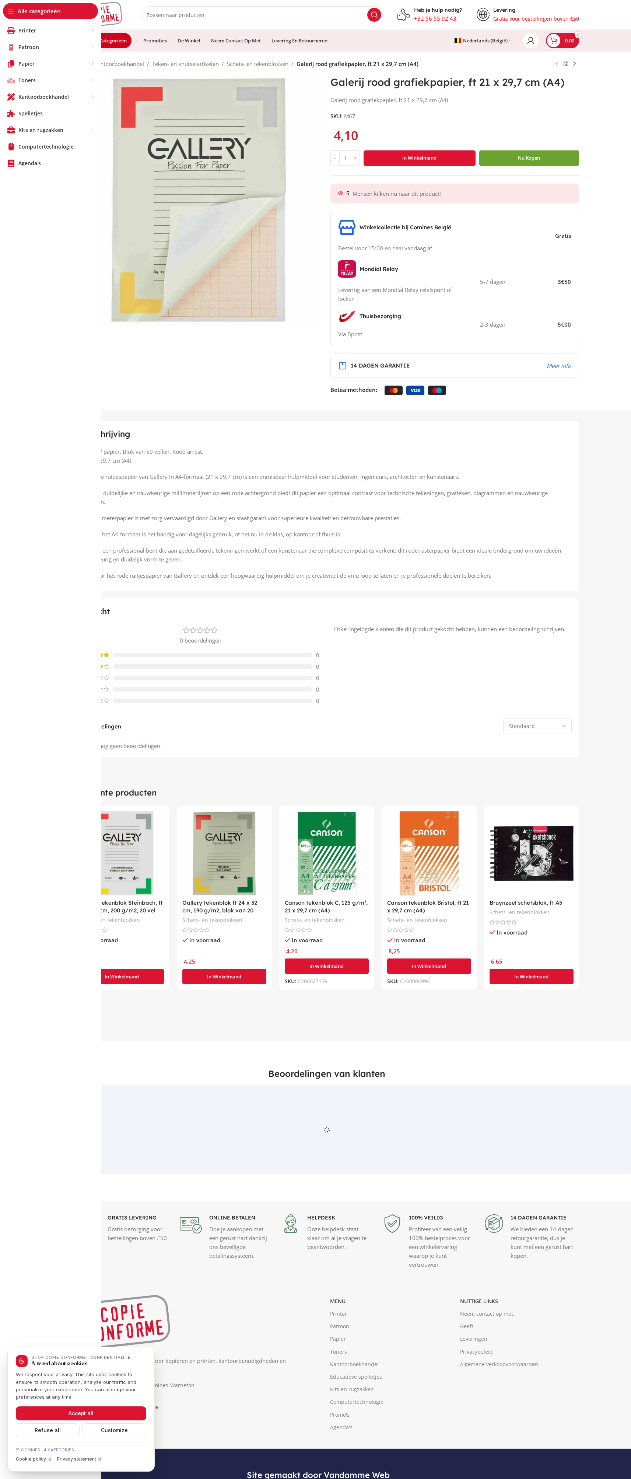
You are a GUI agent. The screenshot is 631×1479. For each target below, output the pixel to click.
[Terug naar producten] (565, 64)
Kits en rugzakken (352, 1423)
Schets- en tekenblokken (257, 63)
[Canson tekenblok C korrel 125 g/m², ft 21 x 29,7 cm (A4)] (327, 853)
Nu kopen (529, 157)
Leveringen (473, 1373)
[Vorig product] (557, 64)
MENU (338, 1335)
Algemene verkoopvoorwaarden (499, 1398)
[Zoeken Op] (374, 15)
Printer (338, 1347)
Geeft (466, 1360)
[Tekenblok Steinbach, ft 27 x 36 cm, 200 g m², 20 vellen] (122, 853)
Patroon (339, 1360)
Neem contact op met (486, 1347)
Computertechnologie (356, 1436)
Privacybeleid (476, 1385)
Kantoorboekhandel (119, 63)
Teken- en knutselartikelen (185, 63)
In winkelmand (419, 157)
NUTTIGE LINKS (479, 1335)
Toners (338, 1385)
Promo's (340, 1448)
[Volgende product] (574, 64)
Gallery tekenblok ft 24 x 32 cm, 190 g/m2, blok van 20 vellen (219, 910)
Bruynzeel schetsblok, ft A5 (526, 902)
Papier (338, 1373)
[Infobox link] (429, 15)
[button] (122, 976)
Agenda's (341, 1461)
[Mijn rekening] (530, 40)
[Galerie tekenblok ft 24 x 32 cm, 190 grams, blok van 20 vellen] (224, 853)
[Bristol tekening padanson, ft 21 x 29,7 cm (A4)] (429, 853)
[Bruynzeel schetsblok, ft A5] (532, 853)
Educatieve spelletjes (356, 1410)
